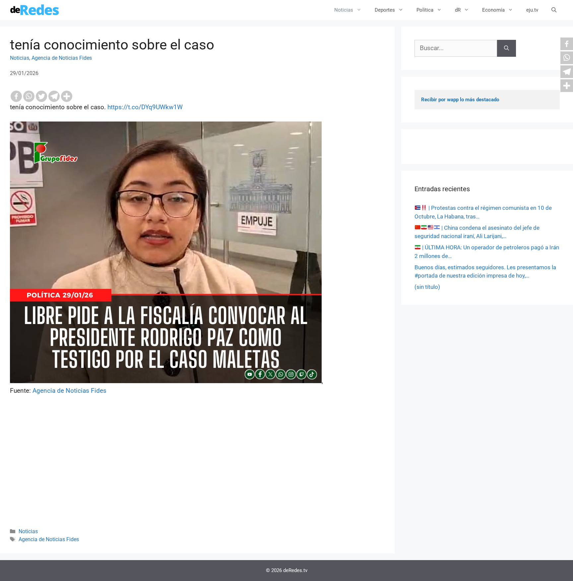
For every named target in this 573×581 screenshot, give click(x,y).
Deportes (385, 10)
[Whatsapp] (28, 96)
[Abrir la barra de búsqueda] (554, 10)
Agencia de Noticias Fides (62, 58)
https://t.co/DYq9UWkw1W (145, 107)
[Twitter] (41, 96)
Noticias (343, 10)
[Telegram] (54, 96)
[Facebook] (16, 96)
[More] (66, 96)
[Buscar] (506, 48)
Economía (493, 10)
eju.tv (532, 10)
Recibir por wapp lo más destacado (460, 100)
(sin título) (427, 287)
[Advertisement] (197, 470)
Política (424, 10)
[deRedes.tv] (35, 10)
